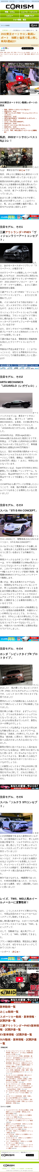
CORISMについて (6, 1168)
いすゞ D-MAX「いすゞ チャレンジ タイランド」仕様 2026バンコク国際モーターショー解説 (19, 1146)
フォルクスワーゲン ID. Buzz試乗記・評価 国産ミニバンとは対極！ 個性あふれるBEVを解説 (20, 1111)
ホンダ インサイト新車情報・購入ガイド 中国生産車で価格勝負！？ (19, 1076)
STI (12, 52)
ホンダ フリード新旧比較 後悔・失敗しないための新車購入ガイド (19, 1097)
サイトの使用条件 (20, 1168)
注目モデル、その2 (10, 116)
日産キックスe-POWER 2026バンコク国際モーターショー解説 (19, 1124)
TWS (15, 52)
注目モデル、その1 (10, 111)
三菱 (25, 54)
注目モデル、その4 (10, 123)
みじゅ (16, 54)
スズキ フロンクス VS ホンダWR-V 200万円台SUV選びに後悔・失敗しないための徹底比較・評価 (19, 1101)
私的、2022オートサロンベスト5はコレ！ (17, 109)
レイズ (21, 54)
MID (5, 52)
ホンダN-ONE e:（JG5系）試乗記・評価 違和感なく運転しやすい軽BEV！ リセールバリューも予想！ (19, 1080)
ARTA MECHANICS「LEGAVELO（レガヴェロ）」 (20, 118)
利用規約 (13, 1168)
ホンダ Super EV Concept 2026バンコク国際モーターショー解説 (19, 1128)
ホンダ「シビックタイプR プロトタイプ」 (17, 125)
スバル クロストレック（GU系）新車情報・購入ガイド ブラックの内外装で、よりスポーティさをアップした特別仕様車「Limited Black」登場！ (19, 1086)
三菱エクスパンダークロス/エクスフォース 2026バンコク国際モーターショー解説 (19, 1119)
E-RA (1, 52)
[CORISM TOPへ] (19, 7)
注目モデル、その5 (10, 127)
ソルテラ (6, 54)
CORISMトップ (6, 30)
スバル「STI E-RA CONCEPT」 (14, 122)
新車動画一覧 (8, 1006)
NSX (8, 52)
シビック (33, 52)
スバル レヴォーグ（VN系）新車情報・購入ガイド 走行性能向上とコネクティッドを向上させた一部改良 (19, 1057)
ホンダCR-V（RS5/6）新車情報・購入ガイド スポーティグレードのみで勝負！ (19, 1091)
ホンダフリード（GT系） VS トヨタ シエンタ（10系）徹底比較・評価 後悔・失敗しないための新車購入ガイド (19, 1070)
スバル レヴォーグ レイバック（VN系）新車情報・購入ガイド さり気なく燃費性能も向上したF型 (19, 1052)
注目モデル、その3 (10, 120)
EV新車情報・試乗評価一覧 (16, 1034)
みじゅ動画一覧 (9, 1011)
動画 (28, 54)
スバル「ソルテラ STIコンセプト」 (15, 129)
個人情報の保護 (29, 1168)
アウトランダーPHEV (23, 52)
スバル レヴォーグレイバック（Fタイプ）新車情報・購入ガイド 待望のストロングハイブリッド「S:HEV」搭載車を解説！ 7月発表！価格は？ (19, 1064)
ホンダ (11, 54)
